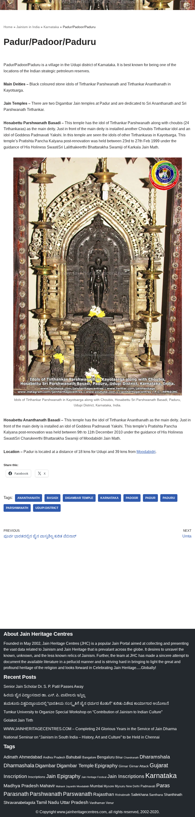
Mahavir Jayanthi (66, 786)
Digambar (45, 765)
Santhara (156, 795)
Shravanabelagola (19, 802)
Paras (163, 785)
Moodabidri (146, 452)
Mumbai (96, 786)
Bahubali (73, 757)
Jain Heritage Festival (93, 777)
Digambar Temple (79, 498)
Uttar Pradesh (74, 802)
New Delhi (133, 786)
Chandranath (131, 757)
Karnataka (51, 27)
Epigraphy (106, 765)
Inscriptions (36, 777)
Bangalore (89, 757)
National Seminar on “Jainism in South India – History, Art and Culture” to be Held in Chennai (82, 737)
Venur (110, 803)
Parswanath (77, 794)
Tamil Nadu (47, 802)
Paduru (169, 498)
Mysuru (120, 786)
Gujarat (159, 765)
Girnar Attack (139, 766)
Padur (150, 498)
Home (8, 27)
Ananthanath (28, 498)
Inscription (15, 776)
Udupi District (46, 508)
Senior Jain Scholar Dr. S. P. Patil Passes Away (43, 686)
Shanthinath (173, 795)
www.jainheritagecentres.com (82, 812)
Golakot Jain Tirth (18, 720)
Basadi (52, 498)
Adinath (11, 756)
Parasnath (16, 794)
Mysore (109, 786)
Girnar (123, 766)
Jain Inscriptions (125, 776)
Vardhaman (97, 803)
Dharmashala (19, 765)
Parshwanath (17, 508)
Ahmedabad (30, 757)
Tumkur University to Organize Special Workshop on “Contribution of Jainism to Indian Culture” (83, 712)
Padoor (132, 498)
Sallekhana (139, 794)
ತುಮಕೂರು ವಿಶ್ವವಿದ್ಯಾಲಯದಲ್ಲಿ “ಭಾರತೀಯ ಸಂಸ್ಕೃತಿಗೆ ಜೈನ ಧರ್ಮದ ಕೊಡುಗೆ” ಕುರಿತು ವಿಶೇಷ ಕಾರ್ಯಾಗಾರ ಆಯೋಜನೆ (86, 703)
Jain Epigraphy (63, 776)
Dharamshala (155, 756)
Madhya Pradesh (21, 785)
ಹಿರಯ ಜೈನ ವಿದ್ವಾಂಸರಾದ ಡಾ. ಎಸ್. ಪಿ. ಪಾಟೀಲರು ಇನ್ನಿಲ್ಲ (44, 695)
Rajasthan (103, 794)
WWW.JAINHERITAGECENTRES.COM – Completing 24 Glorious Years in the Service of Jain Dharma (90, 729)
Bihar (119, 757)
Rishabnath (122, 795)
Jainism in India (28, 27)
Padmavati (148, 786)
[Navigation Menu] (185, 5)
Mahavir (47, 785)
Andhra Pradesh (54, 757)
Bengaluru (106, 757)
